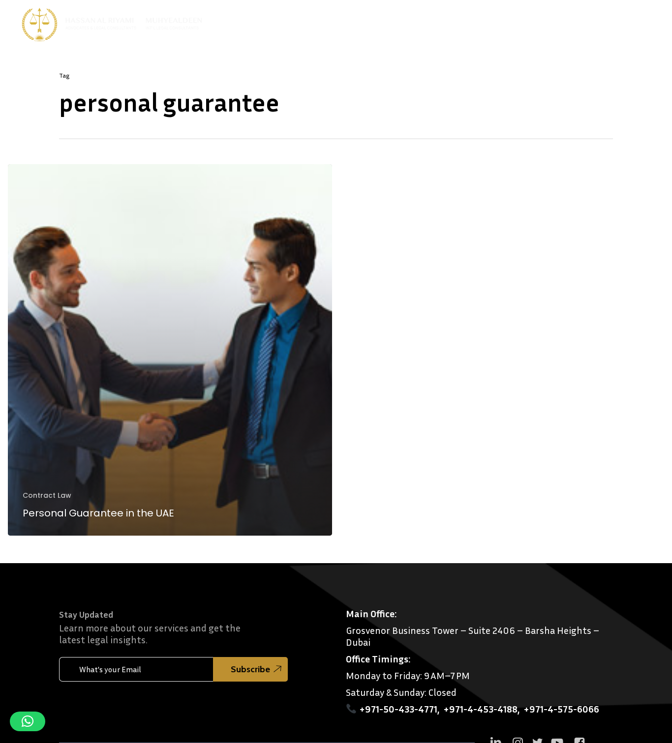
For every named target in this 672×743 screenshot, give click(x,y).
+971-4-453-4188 (480, 708)
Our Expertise (401, 22)
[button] (27, 721)
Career (639, 22)
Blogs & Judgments (525, 22)
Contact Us (597, 22)
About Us (343, 22)
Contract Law (47, 495)
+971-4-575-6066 (561, 708)
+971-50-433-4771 (398, 708)
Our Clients (463, 22)
